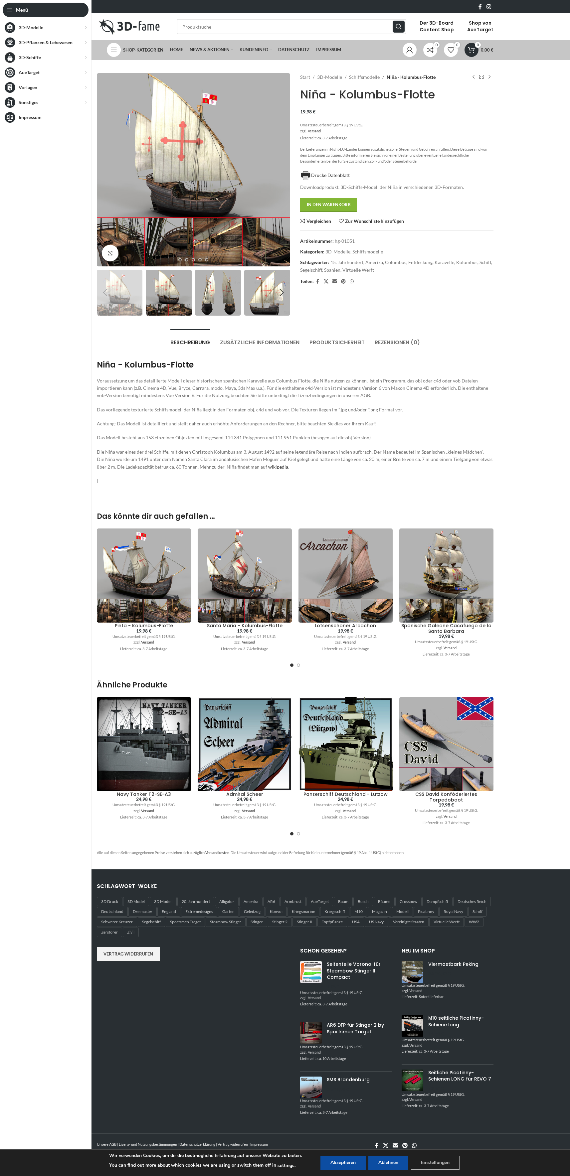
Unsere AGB (106, 1144)
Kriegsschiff (334, 911)
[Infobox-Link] (437, 26)
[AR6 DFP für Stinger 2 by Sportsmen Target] (311, 1033)
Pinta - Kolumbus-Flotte (144, 625)
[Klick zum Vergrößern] (110, 253)
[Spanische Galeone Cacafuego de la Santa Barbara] (446, 575)
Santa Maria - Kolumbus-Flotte (245, 625)
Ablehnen (388, 1162)
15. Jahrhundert (346, 262)
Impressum (259, 1144)
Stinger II (304, 921)
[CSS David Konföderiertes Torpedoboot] (446, 744)
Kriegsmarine (303, 911)
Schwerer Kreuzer (117, 921)
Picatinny (426, 911)
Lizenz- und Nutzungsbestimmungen (148, 1144)
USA (356, 921)
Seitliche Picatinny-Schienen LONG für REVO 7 (459, 1076)
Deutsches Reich (472, 901)
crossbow (408, 901)
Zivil (130, 932)
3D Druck (109, 901)
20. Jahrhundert (196, 901)
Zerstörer (109, 932)
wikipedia (278, 467)
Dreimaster (142, 911)
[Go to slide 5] (180, 259)
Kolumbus (466, 262)
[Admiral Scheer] (245, 744)
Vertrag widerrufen (128, 953)
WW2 (474, 921)
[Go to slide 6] (186, 259)
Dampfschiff (437, 901)
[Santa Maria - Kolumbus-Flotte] (245, 575)
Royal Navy (453, 911)
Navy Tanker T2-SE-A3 (144, 794)
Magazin (379, 911)
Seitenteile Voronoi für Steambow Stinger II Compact (354, 970)
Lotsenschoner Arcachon (345, 625)
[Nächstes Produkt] (489, 77)
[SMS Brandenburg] (311, 1087)
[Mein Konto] (409, 50)
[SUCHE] (399, 27)
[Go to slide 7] (193, 259)
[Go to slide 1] (291, 665)
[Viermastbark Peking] (412, 972)
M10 (358, 911)
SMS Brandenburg (348, 1080)
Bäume (384, 901)
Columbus (395, 262)
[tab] (190, 339)
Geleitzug (252, 911)
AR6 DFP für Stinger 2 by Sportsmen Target (355, 1028)
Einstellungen (435, 1162)
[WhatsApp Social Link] (352, 281)
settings (286, 1165)
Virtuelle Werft (358, 270)
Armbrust (293, 901)
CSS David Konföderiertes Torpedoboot (446, 797)
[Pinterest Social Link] (343, 281)
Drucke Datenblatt (330, 175)
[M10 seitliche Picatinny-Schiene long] (412, 1026)
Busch (363, 901)
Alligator (226, 901)
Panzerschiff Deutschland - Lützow (345, 794)
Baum (343, 901)
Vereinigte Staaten (408, 921)
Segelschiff (311, 270)
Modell (402, 911)
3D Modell (163, 901)
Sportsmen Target (185, 921)
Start (305, 77)
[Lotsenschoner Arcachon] (345, 575)
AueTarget (320, 901)
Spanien (332, 270)
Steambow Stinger (225, 921)
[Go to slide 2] (298, 665)
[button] (105, 292)
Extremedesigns (199, 911)
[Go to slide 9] (206, 259)
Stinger (257, 921)
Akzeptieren (343, 1162)
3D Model (136, 901)
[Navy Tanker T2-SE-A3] (144, 744)
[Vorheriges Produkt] (473, 77)
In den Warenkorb (328, 204)
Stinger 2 (279, 921)
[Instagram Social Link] (488, 7)
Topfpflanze (332, 921)
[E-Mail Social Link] (334, 281)
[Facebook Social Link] (480, 7)
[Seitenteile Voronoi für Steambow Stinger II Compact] (311, 975)
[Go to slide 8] (200, 259)
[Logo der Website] (130, 26)
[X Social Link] (326, 281)
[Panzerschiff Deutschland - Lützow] (345, 744)
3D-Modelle (329, 77)
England (169, 911)
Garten (228, 911)
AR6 (271, 901)
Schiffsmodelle (364, 77)
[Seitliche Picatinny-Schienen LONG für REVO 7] (412, 1081)
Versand (314, 131)
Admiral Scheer (244, 794)
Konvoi (276, 911)
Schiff (485, 262)
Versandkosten (217, 852)
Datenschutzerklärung (197, 1144)
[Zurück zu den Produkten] (481, 77)
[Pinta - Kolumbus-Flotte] (144, 575)
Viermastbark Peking (453, 964)
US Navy (376, 921)
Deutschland (112, 911)
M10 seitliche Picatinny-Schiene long (456, 1021)
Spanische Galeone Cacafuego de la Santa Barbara (446, 628)
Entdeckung (420, 262)
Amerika (374, 262)
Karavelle (444, 262)
